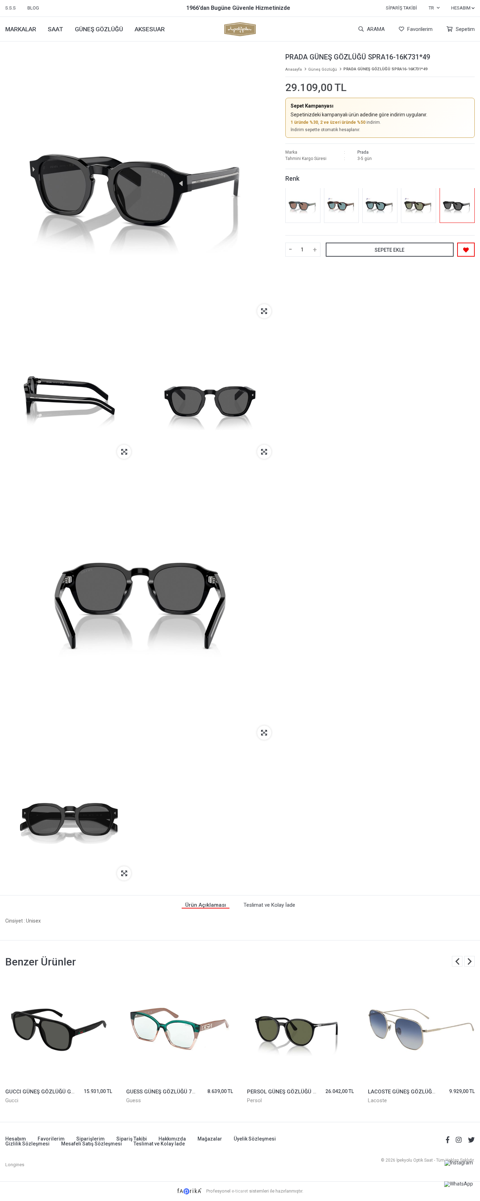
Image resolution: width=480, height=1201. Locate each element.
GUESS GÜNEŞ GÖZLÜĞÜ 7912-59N (170, 1091)
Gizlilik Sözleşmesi (27, 1144)
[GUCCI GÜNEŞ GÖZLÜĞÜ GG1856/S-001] (58, 1029)
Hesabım (15, 1139)
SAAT (55, 29)
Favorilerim (419, 29)
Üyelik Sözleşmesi (255, 1139)
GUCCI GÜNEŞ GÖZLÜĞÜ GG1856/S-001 (54, 1091)
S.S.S (10, 8)
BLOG (33, 8)
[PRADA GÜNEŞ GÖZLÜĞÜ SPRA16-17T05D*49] (302, 205)
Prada (363, 151)
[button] (469, 961)
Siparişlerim (90, 1139)
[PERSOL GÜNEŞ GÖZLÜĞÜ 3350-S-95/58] (300, 1029)
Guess (133, 1100)
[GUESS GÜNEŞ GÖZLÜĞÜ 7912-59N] (179, 1029)
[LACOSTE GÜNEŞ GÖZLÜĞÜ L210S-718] (421, 1029)
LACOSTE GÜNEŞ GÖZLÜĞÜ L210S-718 (416, 1091)
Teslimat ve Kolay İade (159, 1144)
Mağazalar (209, 1139)
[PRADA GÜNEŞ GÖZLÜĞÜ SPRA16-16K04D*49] (379, 205)
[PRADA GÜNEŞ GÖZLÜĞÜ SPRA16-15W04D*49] (341, 205)
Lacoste (377, 1100)
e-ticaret (240, 1191)
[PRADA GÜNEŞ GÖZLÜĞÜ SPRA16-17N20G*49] (418, 205)
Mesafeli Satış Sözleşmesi (91, 1144)
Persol (254, 1100)
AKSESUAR (150, 29)
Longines (14, 1164)
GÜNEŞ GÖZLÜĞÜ (99, 29)
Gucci (11, 1100)
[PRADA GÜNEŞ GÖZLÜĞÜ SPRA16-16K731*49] (457, 205)
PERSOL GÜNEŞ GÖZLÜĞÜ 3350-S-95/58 (297, 1091)
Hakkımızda (172, 1139)
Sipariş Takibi (401, 8)
